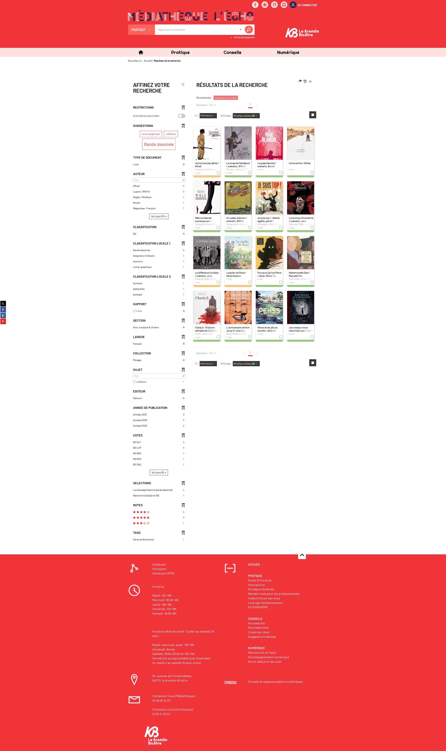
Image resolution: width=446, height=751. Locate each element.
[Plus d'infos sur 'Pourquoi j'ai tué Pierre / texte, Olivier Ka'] (269, 254)
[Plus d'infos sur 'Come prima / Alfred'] (300, 145)
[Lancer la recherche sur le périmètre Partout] (249, 29)
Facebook (159, 564)
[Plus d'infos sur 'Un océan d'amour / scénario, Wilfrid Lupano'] (238, 199)
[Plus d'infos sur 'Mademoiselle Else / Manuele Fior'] (300, 254)
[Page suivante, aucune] (257, 105)
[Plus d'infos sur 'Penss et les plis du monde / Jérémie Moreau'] (269, 308)
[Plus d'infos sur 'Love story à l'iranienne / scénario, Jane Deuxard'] (300, 199)
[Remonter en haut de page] (302, 555)
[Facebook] (255, 5)
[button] (180, 52)
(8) (158, 472)
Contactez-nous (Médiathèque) (173, 696)
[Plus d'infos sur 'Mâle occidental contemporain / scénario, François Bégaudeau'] (206, 199)
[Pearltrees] (265, 5)
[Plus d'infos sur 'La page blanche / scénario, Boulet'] (269, 144)
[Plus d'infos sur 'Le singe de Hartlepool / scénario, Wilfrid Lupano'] (238, 145)
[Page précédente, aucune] (243, 105)
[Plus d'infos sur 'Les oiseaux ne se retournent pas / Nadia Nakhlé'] (300, 309)
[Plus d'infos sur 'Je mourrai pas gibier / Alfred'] (206, 144)
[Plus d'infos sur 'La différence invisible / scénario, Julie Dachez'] (206, 254)
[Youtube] (274, 5)
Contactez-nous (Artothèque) (172, 709)
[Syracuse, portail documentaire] (190, 16)
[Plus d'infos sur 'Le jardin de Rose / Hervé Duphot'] (238, 254)
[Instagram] (284, 5)
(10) (158, 216)
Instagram (159, 569)
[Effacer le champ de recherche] (241, 29)
